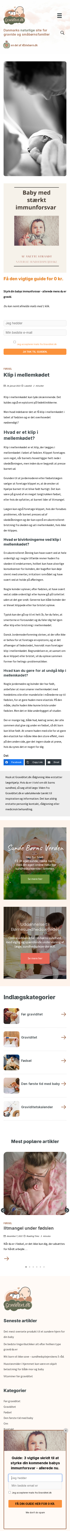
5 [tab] (40, 1267)
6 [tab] (44, 1267)
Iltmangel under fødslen (29, 1228)
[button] (3, 1210)
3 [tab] (33, 1267)
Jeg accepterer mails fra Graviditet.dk (37, 344)
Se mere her (35, 879)
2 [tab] (29, 1267)
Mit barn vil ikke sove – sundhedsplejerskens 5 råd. (34, 1356)
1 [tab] (26, 1267)
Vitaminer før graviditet (18, 1376)
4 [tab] (37, 1267)
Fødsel (8, 368)
